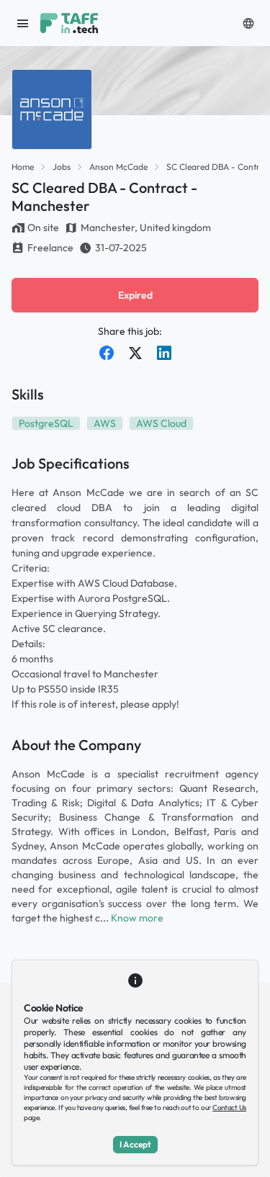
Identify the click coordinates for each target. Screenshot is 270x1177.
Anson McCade (118, 166)
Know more (137, 917)
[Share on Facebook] (106, 352)
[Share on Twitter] (135, 352)
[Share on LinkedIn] (164, 352)
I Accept (135, 1144)
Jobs (62, 166)
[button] (248, 23)
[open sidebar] (23, 23)
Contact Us (229, 1107)
